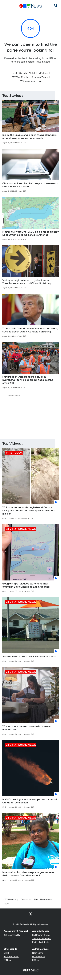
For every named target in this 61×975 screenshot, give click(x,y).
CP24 (6, 953)
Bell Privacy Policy (41, 935)
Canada (23, 73)
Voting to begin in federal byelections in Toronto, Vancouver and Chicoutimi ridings (27, 282)
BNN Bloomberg (11, 956)
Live (39, 81)
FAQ (36, 899)
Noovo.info (37, 953)
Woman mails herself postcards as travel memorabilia (26, 728)
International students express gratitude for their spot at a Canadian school (28, 874)
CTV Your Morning (20, 77)
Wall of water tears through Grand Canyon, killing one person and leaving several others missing (28, 510)
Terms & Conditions (41, 938)
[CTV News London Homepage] (30, 6)
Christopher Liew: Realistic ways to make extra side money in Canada (30, 185)
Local (14, 73)
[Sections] (5, 6)
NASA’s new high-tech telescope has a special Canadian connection (29, 801)
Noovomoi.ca (38, 956)
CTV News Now (27, 81)
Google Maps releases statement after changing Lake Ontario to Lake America (26, 585)
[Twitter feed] (30, 914)
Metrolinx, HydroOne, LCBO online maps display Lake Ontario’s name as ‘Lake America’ (30, 233)
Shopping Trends (40, 77)
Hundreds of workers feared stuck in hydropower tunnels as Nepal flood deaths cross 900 (27, 379)
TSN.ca (7, 960)
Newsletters (46, 899)
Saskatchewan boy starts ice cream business (29, 656)
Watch (32, 73)
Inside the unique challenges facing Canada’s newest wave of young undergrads (29, 137)
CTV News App (11, 899)
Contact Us (26, 899)
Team (6, 903)
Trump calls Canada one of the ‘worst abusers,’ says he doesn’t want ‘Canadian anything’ (30, 330)
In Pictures (43, 73)
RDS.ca (35, 960)
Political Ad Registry (42, 942)
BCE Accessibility (12, 935)
